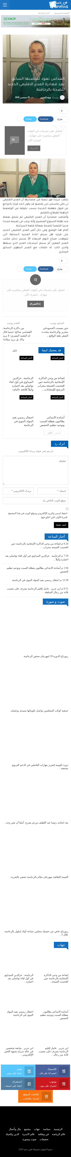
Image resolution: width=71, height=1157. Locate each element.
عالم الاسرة (28, 1134)
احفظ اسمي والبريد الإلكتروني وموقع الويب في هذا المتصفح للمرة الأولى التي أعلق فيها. (37, 515)
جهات (37, 1129)
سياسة (46, 1129)
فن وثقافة (43, 1134)
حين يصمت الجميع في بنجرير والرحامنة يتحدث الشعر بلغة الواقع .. (55, 332)
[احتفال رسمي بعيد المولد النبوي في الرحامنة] (20, 404)
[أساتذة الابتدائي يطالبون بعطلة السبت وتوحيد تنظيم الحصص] (51, 404)
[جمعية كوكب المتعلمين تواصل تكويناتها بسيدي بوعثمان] (35, 684)
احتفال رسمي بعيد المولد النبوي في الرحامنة (35, 580)
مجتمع (27, 1129)
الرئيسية (58, 1129)
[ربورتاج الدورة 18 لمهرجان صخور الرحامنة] (35, 630)
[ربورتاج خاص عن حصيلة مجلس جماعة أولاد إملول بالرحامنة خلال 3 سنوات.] (35, 905)
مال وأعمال (15, 1129)
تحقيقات (44, 1139)
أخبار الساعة (57, 358)
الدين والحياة (12, 1134)
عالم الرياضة (58, 1134)
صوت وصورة (29, 1139)
